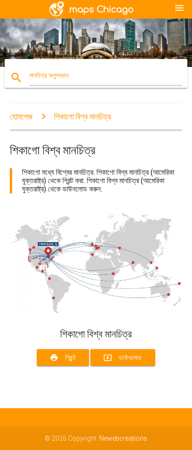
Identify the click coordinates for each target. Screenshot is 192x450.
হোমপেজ (21, 116)
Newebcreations (123, 438)
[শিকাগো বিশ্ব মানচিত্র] (96, 312)
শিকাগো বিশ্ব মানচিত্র (82, 116)
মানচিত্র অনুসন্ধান (49, 75)
